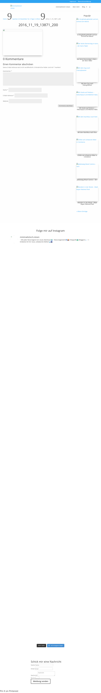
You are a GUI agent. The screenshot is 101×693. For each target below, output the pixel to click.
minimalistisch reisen (63, 7)
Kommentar (7, 71)
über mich (76, 7)
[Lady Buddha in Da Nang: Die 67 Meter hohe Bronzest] (86, 524)
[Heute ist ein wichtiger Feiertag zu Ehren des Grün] (35, 267)
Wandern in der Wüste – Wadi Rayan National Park (87, 203)
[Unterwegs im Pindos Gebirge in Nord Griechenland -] (45, 272)
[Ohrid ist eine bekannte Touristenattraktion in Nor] (55, 283)
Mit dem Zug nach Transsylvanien (87, 84)
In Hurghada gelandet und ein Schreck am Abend (87, 35)
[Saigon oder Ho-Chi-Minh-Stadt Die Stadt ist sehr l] (45, 490)
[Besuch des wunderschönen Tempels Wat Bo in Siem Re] (86, 301)
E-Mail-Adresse (8, 95)
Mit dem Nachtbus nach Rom (87, 132)
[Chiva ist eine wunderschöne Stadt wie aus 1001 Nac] (66, 271)
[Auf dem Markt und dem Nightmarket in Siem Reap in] (14, 506)
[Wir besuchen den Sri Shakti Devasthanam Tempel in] (25, 352)
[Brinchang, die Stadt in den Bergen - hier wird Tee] (14, 260)
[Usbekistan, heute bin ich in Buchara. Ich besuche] (76, 296)
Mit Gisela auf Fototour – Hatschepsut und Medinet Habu (87, 108)
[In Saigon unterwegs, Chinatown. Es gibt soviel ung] (35, 488)
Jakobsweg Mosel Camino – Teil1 (87, 180)
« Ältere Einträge (81, 211)
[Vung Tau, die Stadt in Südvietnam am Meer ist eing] (25, 517)
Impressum (73, 1)
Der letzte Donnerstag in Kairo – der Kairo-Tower (87, 60)
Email (33, 669)
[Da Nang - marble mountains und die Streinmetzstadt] (76, 551)
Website (5, 101)
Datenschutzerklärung (84, 1)
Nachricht (34, 675)
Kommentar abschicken (66, 106)
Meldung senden (40, 681)
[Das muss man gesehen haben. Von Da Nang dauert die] (66, 522)
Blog (83, 7)
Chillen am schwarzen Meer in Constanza (87, 156)
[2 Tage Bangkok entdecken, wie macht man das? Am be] (55, 523)
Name (5, 90)
